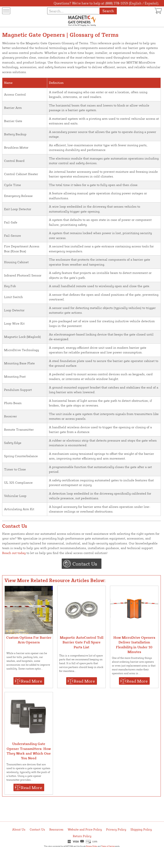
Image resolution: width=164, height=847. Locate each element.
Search (108, 11)
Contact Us (84, 564)
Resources (56, 829)
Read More (31, 681)
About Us (18, 829)
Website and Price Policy (85, 829)
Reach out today (14, 553)
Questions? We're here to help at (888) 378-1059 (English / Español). (106, 3)
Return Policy (82, 836)
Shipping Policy (141, 829)
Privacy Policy (116, 829)
